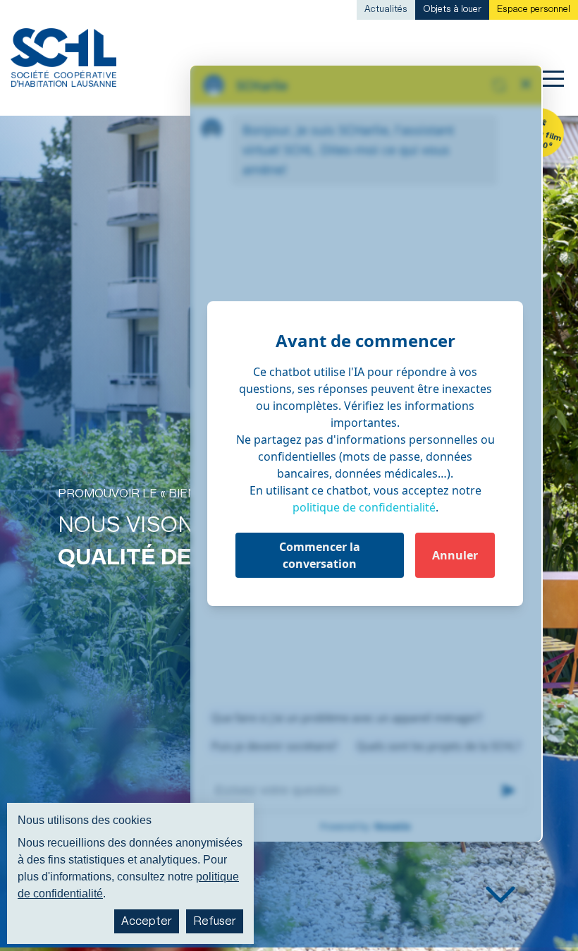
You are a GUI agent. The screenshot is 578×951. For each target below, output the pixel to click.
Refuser (214, 921)
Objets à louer (452, 9)
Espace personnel (533, 9)
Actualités (385, 9)
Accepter (146, 921)
